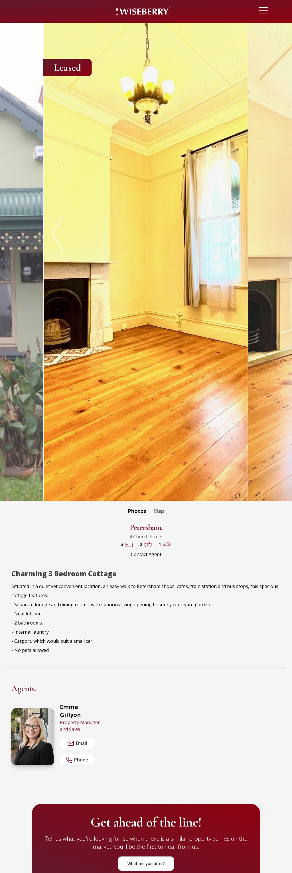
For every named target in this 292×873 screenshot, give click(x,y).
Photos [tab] (137, 511)
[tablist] (146, 512)
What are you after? (146, 863)
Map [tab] (158, 511)
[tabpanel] (146, 261)
